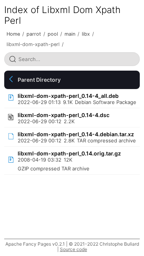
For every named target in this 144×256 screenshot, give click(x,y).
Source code (73, 249)
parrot (33, 34)
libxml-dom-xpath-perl (33, 44)
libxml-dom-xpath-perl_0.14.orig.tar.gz (69, 153)
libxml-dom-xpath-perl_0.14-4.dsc (63, 115)
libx (86, 34)
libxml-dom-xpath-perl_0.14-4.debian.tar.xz (76, 134)
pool (53, 34)
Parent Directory (39, 79)
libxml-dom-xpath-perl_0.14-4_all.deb (68, 95)
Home (13, 34)
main (70, 34)
